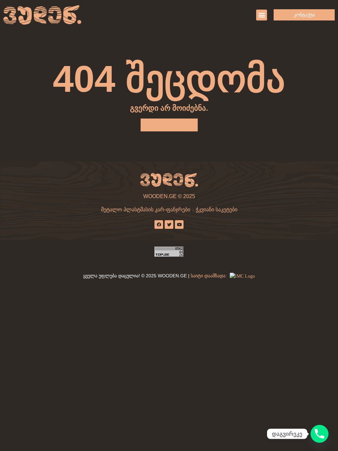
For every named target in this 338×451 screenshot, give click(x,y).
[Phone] (319, 434)
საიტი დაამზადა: (209, 275)
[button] (261, 15)
